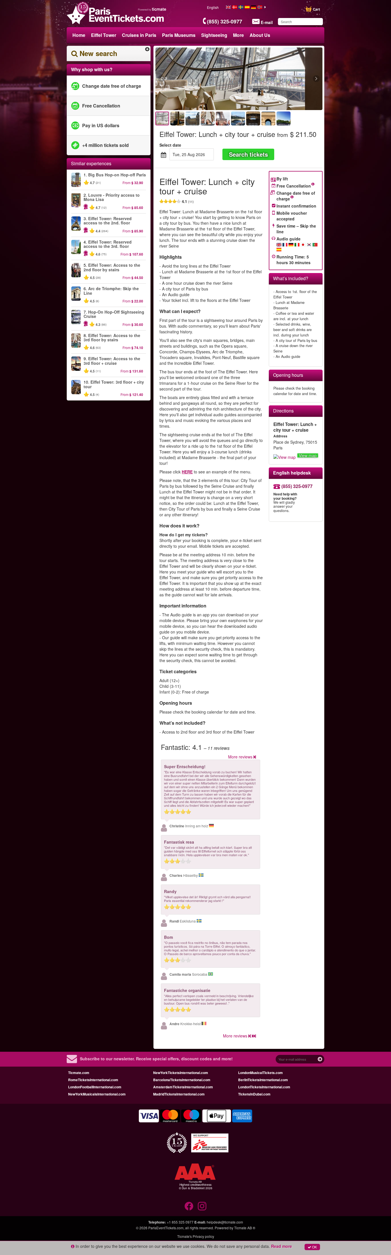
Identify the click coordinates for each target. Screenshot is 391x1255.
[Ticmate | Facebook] (189, 1206)
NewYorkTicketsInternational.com (180, 1072)
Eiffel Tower (103, 35)
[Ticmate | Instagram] (202, 1206)
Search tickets (248, 154)
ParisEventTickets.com (165, 1227)
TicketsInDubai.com (254, 1094)
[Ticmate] (152, 9)
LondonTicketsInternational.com (264, 1086)
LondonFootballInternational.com (94, 1086)
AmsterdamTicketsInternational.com (183, 1086)
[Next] (285, 78)
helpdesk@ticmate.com (225, 1222)
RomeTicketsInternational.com (93, 1079)
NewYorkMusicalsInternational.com (97, 1094)
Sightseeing (214, 35)
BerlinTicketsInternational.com (263, 1079)
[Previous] (192, 78)
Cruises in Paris (139, 35)
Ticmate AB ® (244, 1227)
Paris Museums (179, 35)
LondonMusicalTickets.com (260, 1072)
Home (78, 35)
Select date (170, 145)
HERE (187, 472)
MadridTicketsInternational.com (179, 1094)
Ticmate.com (78, 1072)
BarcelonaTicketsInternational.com (181, 1079)
